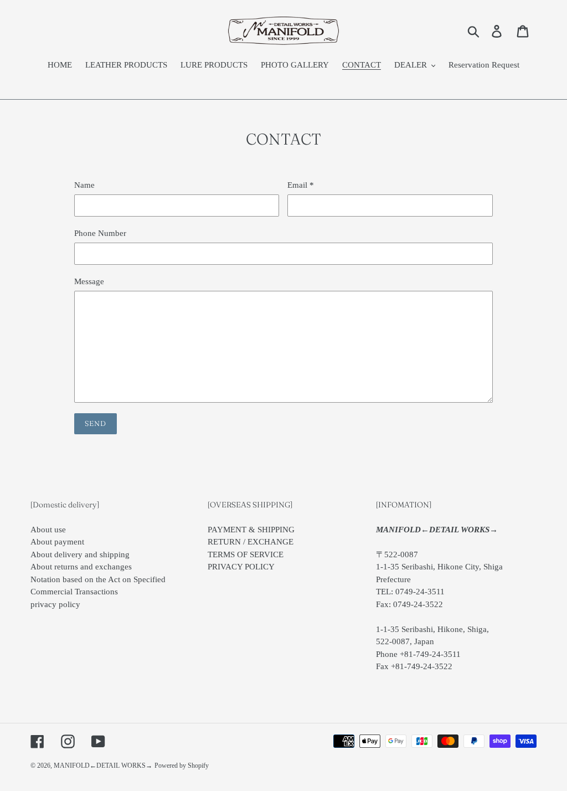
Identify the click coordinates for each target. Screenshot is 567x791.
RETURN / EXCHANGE (250, 541)
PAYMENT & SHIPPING (251, 529)
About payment (57, 541)
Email (300, 185)
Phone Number (100, 233)
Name (84, 185)
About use (48, 529)
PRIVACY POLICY (241, 566)
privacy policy (55, 604)
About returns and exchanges (81, 566)
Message (89, 281)
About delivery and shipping (80, 554)
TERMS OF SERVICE (246, 554)
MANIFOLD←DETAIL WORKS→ (103, 765)
